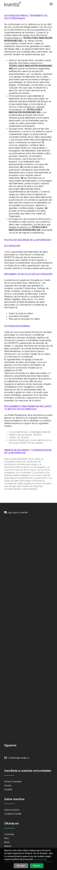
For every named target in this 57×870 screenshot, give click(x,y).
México (7, 846)
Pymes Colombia (12, 781)
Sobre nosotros (12, 810)
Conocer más (40, 859)
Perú (6, 838)
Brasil (7, 842)
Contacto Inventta (12, 814)
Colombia (9, 834)
